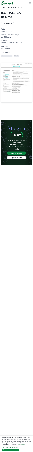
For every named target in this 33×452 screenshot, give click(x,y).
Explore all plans (16, 158)
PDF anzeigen (7, 23)
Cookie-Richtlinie (21, 445)
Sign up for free (16, 153)
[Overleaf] (7, 3)
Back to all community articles (11, 7)
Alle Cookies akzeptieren (10, 450)
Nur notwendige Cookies (10, 447)
